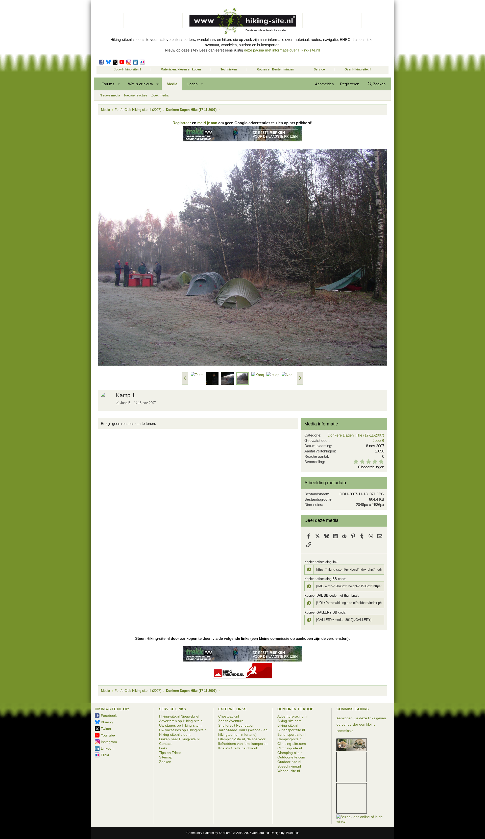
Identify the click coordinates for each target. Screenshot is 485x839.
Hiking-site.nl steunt (174, 734)
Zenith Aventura (231, 721)
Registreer (182, 123)
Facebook (101, 62)
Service (319, 69)
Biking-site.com (289, 721)
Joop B (125, 403)
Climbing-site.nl (289, 748)
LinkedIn (135, 62)
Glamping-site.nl (290, 753)
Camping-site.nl (289, 739)
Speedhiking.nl (289, 766)
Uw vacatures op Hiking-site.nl (183, 730)
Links (163, 748)
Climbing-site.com (291, 744)
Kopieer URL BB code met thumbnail (331, 595)
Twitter (115, 62)
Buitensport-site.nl (291, 734)
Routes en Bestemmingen (275, 69)
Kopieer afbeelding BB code (324, 579)
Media (172, 84)
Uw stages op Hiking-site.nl (180, 725)
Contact (165, 744)
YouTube (108, 735)
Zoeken (165, 762)
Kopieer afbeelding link (320, 562)
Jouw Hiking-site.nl (127, 69)
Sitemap (165, 757)
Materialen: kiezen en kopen (181, 69)
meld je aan (207, 123)
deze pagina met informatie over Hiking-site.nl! (282, 50)
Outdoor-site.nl (289, 762)
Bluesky (108, 62)
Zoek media (159, 95)
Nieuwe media (110, 95)
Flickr (142, 62)
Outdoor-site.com (291, 757)
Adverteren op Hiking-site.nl (181, 721)
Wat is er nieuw (140, 84)
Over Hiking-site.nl (358, 69)
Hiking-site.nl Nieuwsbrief (179, 716)
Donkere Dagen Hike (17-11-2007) (356, 435)
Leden (192, 84)
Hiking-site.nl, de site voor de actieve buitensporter (242, 20)
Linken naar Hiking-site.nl (179, 739)
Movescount (121, 62)
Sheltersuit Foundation (236, 725)
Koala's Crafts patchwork (238, 748)
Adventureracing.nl (292, 716)
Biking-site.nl (287, 725)
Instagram (128, 62)
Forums (108, 84)
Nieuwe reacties (135, 95)
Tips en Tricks (170, 753)
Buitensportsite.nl (291, 730)
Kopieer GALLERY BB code (324, 612)
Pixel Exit (292, 833)
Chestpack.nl (228, 716)
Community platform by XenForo (228, 833)
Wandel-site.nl (288, 771)
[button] (119, 84)
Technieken (229, 69)
